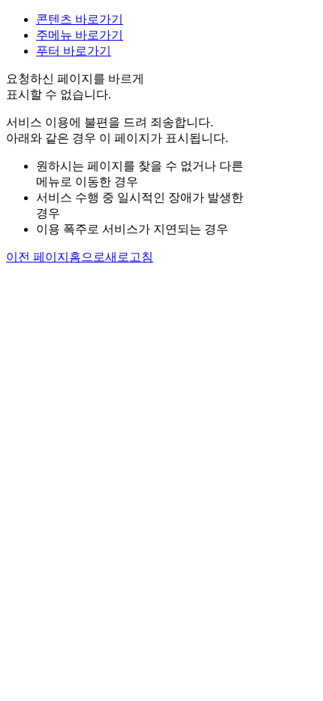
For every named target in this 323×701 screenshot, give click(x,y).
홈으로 (87, 256)
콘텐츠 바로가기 (79, 19)
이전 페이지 (37, 256)
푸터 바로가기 (73, 50)
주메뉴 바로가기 (79, 35)
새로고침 (129, 256)
